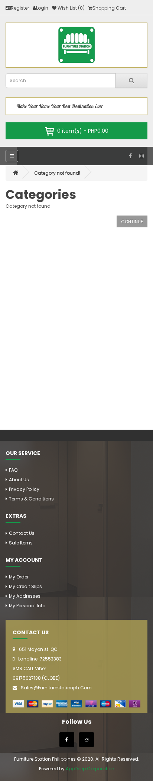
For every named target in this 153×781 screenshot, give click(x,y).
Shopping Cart (109, 8)
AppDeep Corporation (90, 768)
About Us (19, 479)
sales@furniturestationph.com (56, 688)
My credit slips (25, 586)
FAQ (13, 470)
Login (42, 8)
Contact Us (22, 533)
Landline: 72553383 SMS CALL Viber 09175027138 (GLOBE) (37, 668)
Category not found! (57, 173)
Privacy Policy (24, 489)
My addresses (24, 596)
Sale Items (21, 543)
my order (19, 577)
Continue (132, 221)
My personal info (27, 605)
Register (20, 8)
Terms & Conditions (31, 499)
